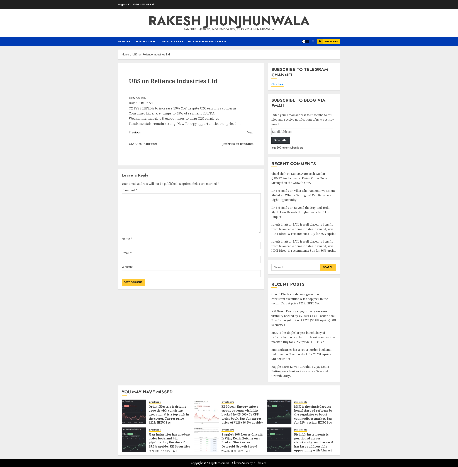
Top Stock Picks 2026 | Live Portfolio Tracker (193, 41)
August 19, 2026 (161, 451)
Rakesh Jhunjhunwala (229, 20)
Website (127, 267)
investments (155, 402)
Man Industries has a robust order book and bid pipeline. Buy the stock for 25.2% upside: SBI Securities (301, 354)
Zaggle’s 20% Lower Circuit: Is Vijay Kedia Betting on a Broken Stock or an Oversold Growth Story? (300, 371)
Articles (124, 41)
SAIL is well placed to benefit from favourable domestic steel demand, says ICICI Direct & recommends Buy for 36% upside (303, 229)
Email (127, 253)
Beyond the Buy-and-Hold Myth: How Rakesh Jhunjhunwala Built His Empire (300, 212)
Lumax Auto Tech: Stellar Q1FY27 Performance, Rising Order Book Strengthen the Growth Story (299, 178)
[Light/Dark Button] (305, 41)
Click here (277, 84)
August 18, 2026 (233, 451)
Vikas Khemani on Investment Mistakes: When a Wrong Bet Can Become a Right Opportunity (303, 195)
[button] (313, 41)
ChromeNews (240, 463)
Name (127, 239)
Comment (129, 190)
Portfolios (144, 41)
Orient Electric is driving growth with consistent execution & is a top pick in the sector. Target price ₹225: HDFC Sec (299, 298)
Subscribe (331, 41)
